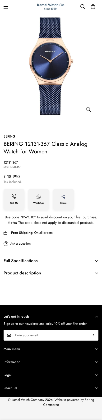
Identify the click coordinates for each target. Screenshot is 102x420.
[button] (93, 6)
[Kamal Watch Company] (51, 6)
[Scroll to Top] (93, 395)
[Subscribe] (93, 335)
